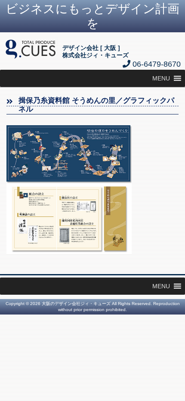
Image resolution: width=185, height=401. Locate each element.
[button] (161, 78)
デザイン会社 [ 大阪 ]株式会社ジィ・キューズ (95, 51)
